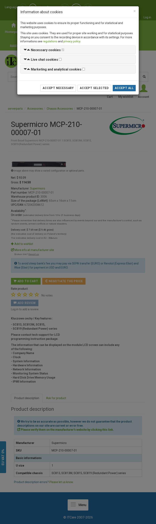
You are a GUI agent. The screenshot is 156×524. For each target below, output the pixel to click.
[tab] (78, 50)
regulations (50, 41)
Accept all (124, 88)
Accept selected (94, 88)
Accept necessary (58, 88)
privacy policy (71, 41)
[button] (42, 50)
